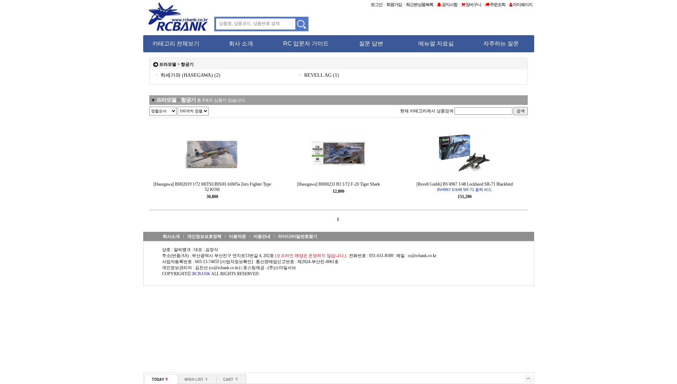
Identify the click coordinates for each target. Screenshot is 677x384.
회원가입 (394, 4)
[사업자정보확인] (236, 261)
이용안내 (261, 236)
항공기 (187, 64)
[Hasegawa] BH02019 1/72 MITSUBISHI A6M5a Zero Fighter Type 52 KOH (212, 187)
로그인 (376, 4)
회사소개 (171, 236)
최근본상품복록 (419, 4)
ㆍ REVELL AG (318, 75)
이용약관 (237, 236)
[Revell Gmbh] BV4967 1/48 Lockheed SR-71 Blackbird (465, 187)
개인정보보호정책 (204, 236)
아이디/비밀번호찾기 (297, 236)
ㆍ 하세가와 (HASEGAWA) (187, 75)
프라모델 (167, 64)
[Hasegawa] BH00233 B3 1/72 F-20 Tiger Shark (338, 184)
